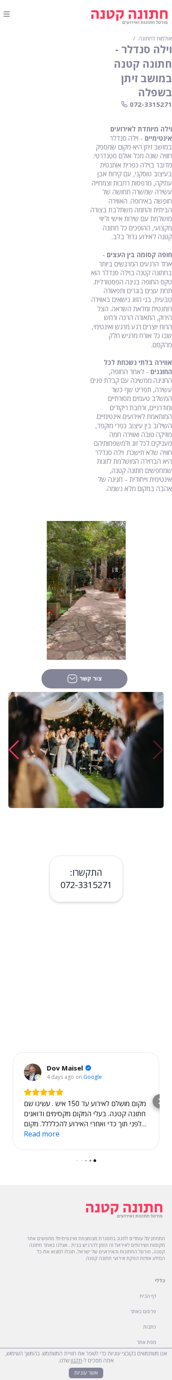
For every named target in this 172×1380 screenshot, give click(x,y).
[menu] (7, 14)
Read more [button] (42, 1134)
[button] (14, 750)
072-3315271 (86, 885)
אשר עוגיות (86, 1372)
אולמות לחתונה (155, 38)
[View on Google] (32, 1072)
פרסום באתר (143, 1311)
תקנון (76, 1360)
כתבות (149, 1326)
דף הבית (148, 1296)
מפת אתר (146, 1342)
